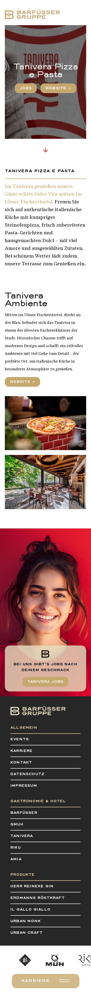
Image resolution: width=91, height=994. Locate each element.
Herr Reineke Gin (32, 886)
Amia (16, 859)
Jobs (26, 88)
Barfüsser (23, 812)
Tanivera (21, 836)
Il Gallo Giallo (30, 909)
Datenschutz (27, 774)
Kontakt (21, 762)
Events (19, 739)
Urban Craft (26, 932)
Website (20, 381)
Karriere (35, 981)
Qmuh (17, 824)
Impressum (23, 785)
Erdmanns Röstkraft (37, 898)
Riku (15, 847)
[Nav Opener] (64, 980)
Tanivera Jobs (45, 681)
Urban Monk (25, 921)
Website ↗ (58, 88)
